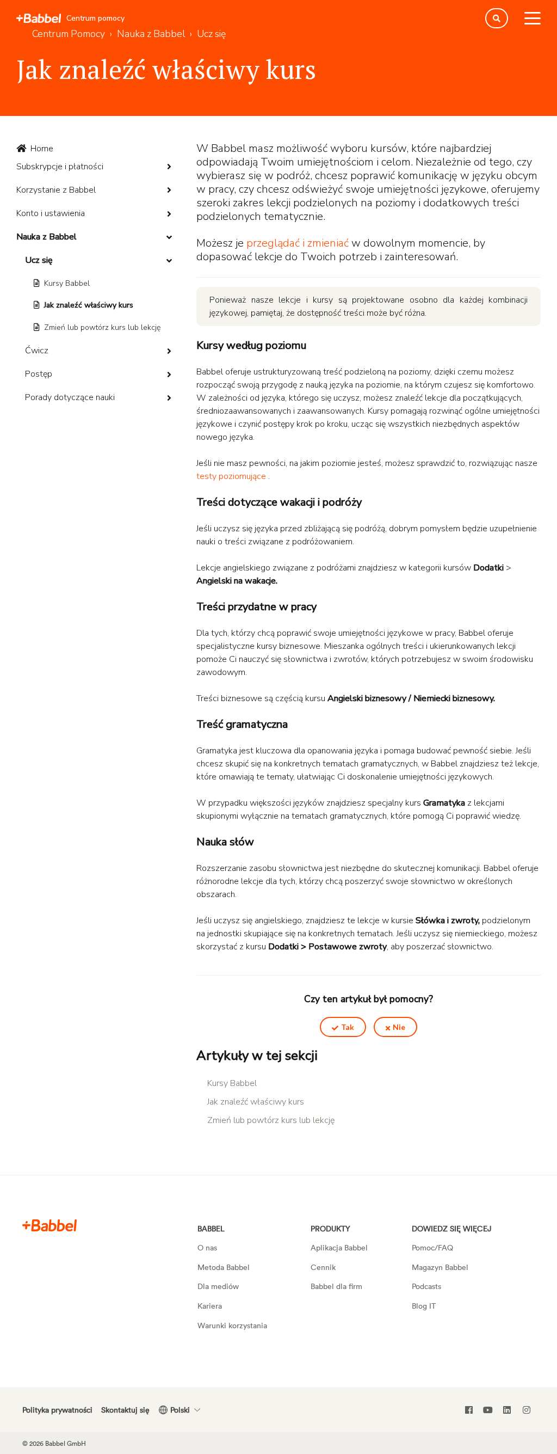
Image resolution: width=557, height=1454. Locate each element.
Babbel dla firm (336, 1286)
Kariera (209, 1305)
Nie (399, 1027)
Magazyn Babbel (440, 1267)
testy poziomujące (231, 476)
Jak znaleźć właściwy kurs (88, 305)
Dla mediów (218, 1286)
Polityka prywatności (57, 1409)
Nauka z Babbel (46, 237)
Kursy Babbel (67, 283)
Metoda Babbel (223, 1267)
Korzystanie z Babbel (56, 190)
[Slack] (49, 1225)
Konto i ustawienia (50, 213)
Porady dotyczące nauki (70, 397)
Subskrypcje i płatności (59, 167)
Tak (347, 1027)
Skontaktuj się (125, 1409)
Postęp (38, 374)
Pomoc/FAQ (432, 1247)
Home (41, 149)
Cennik (323, 1267)
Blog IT (424, 1305)
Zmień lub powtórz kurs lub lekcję (102, 327)
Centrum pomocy (95, 18)
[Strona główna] (38, 18)
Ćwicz (36, 351)
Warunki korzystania (232, 1325)
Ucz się (39, 260)
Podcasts (426, 1286)
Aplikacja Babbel (339, 1247)
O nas (207, 1247)
